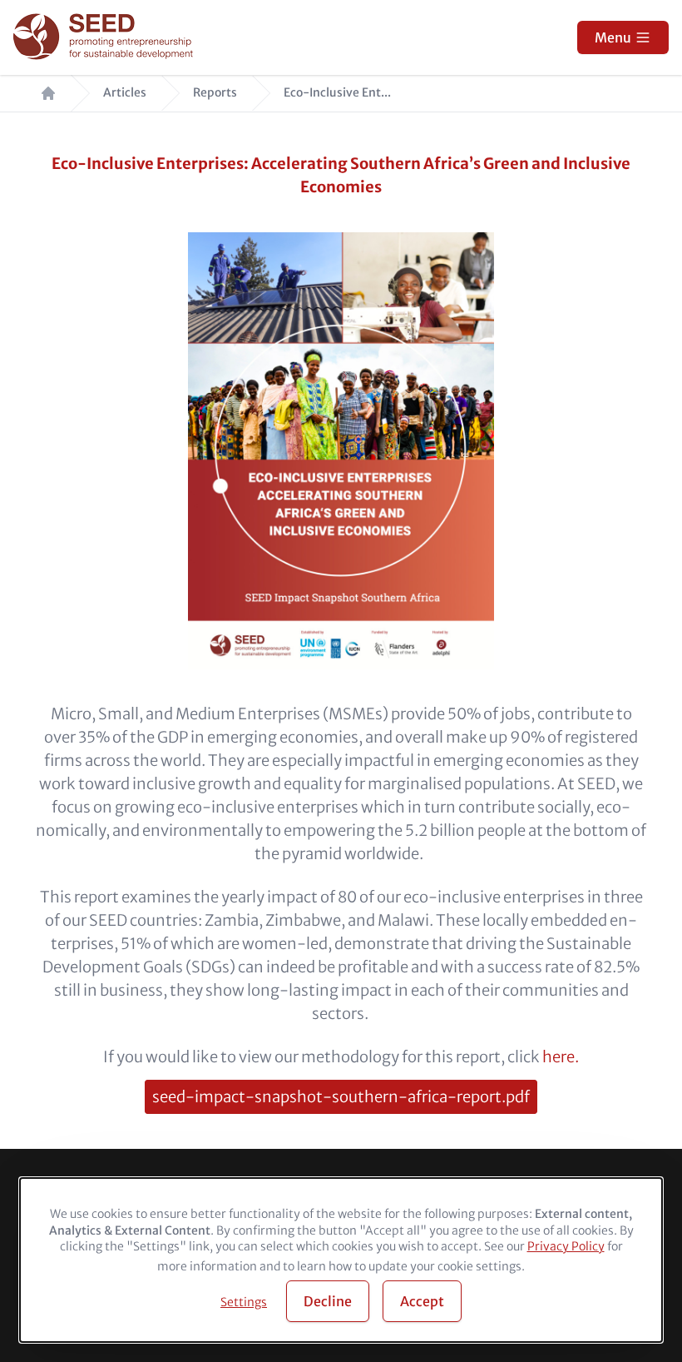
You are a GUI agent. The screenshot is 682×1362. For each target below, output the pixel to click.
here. (560, 1056)
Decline (328, 1301)
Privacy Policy (566, 1246)
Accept (422, 1301)
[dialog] (341, 1260)
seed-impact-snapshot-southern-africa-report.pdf (341, 1096)
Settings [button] (243, 1302)
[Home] (105, 38)
